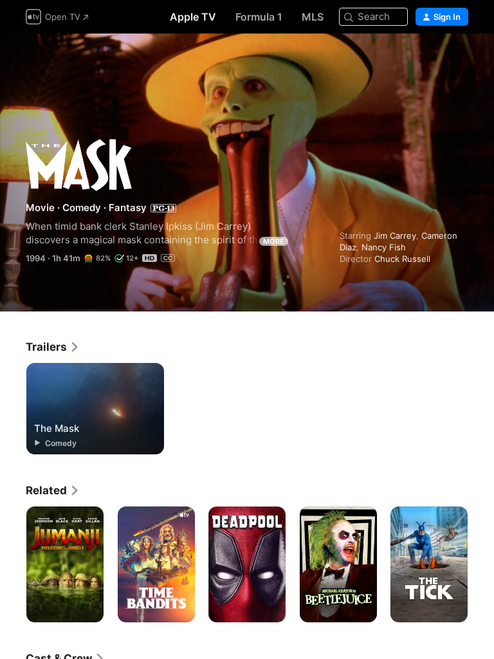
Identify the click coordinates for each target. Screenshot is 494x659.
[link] (53, 347)
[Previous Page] (13, 564)
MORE (273, 241)
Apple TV (193, 16)
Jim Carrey (395, 235)
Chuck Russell (402, 259)
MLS (313, 16)
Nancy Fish (383, 247)
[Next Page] (481, 564)
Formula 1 (258, 16)
